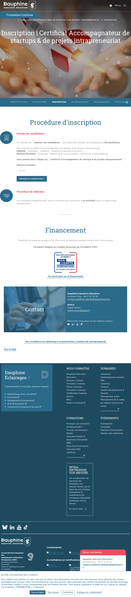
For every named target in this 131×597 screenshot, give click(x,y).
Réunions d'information (112, 430)
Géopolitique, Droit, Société (20, 394)
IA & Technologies (15, 404)
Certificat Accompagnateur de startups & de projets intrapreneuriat (60, 20)
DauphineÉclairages (15, 374)
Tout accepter (37, 592)
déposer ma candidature (30, 179)
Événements (110, 418)
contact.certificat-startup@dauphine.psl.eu (88, 299)
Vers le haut (10, 349)
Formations (75, 418)
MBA (69, 443)
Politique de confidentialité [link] (89, 592)
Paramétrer (67, 592)
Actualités (105, 427)
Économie (12, 397)
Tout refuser (53, 592)
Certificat (71, 453)
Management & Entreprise (19, 401)
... (15, 20)
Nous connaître (78, 368)
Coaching (105, 384)
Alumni (70, 396)
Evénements (106, 424)
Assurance (106, 374)
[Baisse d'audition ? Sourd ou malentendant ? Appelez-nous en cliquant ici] (30, 556)
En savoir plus (76, 509)
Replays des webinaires (112, 433)
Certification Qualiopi (77, 393)
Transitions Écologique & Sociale (23, 407)
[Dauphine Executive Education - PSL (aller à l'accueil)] (20, 5)
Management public (110, 396)
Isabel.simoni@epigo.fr (78, 310)
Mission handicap (75, 403)
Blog (69, 400)
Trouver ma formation (77, 430)
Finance (104, 387)
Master (70, 433)
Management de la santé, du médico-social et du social (113, 403)
